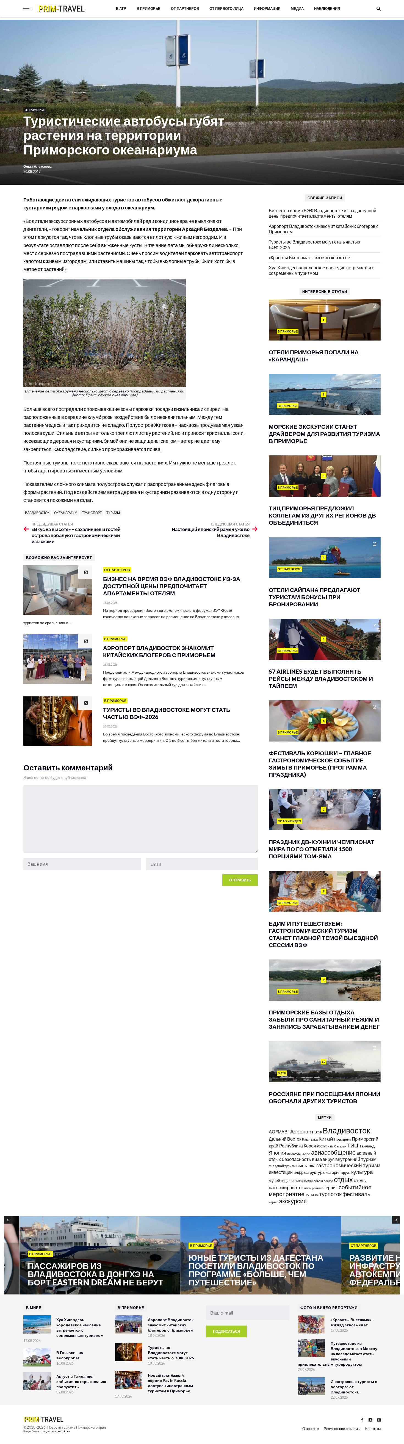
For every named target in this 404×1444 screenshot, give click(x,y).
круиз (345, 1172)
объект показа (323, 1181)
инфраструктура (309, 1172)
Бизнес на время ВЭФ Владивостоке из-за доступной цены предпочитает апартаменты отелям (322, 213)
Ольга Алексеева (37, 166)
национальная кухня (297, 1181)
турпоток (330, 1194)
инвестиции (281, 1172)
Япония (277, 1153)
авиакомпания (298, 1153)
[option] (84, 1255)
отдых (343, 1179)
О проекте (310, 1428)
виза (317, 1159)
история (333, 1172)
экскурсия (293, 1201)
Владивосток (37, 513)
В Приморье (149, 8)
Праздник (342, 1139)
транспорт (92, 513)
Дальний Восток (285, 1138)
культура (362, 1172)
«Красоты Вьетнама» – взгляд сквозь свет (310, 257)
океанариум (65, 513)
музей (274, 1180)
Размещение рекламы (342, 1428)
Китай (326, 1138)
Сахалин (340, 1146)
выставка (306, 1165)
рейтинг (317, 1188)
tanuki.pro (63, 1431)
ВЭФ (318, 1132)
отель (360, 1180)
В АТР (121, 8)
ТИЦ (352, 1145)
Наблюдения (327, 8)
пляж (307, 1188)
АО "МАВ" (279, 1131)
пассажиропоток (286, 1187)
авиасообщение (333, 1152)
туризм (113, 513)
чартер (273, 1202)
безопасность (296, 1159)
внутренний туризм (356, 1159)
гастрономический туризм (348, 1165)
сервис (330, 1187)
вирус (328, 1159)
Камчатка (310, 1139)
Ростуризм (325, 1146)
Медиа (297, 8)
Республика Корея (297, 1145)
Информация (267, 8)
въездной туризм (282, 1166)
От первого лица (226, 8)
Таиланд (367, 1146)
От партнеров (185, 8)
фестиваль (356, 1194)
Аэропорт (302, 1131)
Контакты (373, 1428)
